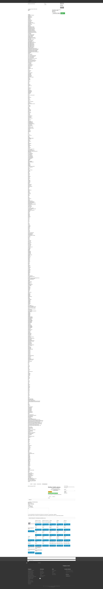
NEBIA (29, 460)
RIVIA (28, 189)
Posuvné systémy (30, 310)
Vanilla (28, 395)
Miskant (29, 227)
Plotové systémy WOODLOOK (31, 432)
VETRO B (29, 181)
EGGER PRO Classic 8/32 (31, 27)
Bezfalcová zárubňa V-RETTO (31, 400)
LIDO (28, 291)
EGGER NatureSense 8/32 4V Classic (32, 48)
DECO (28, 191)
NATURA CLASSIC (30, 316)
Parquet (29, 108)
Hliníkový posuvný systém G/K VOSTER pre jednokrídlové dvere (35, 420)
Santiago (29, 369)
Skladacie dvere (30, 209)
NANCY (29, 258)
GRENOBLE (29, 252)
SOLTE (29, 174)
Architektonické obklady (31, 473)
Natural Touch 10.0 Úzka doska (31, 61)
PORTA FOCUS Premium (31, 341)
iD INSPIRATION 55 (30, 121)
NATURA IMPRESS (30, 317)
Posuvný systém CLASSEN (31, 166)
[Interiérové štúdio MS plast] (35, 6)
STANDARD (29, 193)
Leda (43, 527)
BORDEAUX (29, 251)
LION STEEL (29, 253)
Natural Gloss (29, 97)
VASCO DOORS (30, 361)
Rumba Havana (30, 410)
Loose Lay (29, 126)
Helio (28, 80)
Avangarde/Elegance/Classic (31, 276)
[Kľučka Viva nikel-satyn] (45, 520)
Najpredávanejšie (42, 572)
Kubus (28, 381)
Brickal (29, 471)
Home (28, 133)
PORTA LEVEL (30, 333)
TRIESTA (29, 178)
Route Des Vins (30, 85)
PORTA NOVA (29, 334)
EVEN (28, 183)
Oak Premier (29, 110)
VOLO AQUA (29, 73)
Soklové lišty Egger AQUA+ (31, 34)
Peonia (29, 229)
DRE (28, 169)
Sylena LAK (29, 245)
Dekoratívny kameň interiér (31, 436)
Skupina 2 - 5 (29, 335)
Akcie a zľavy (41, 570)
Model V (29, 386)
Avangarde (29, 248)
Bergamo (29, 377)
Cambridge (29, 468)
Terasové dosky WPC (30, 428)
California (29, 446)
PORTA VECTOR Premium (31, 338)
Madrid (29, 263)
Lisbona (29, 365)
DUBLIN (29, 469)
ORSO (28, 297)
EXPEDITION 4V (30, 17)
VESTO (29, 148)
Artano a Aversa (30, 281)
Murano (29, 389)
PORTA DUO (29, 347)
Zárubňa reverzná (30, 203)
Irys (28, 222)
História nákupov (54, 570)
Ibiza (28, 364)
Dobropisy (53, 571)
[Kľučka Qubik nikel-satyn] (31, 523)
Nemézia (29, 228)
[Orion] (53, 536)
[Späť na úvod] (29, 484)
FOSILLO (29, 458)
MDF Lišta (29, 88)
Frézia (28, 220)
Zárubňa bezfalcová (30, 233)
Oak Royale (29, 109)
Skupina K (29, 332)
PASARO (29, 298)
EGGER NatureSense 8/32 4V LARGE (32, 51)
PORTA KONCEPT (30, 329)
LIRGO (29, 162)
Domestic (29, 137)
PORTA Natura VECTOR (31, 359)
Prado (28, 391)
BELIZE (29, 250)
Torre (28, 372)
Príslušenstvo (29, 33)
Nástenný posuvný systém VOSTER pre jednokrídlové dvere (35, 422)
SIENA (29, 437)
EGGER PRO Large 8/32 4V (31, 29)
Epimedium (29, 216)
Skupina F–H (29, 324)
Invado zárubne (30, 305)
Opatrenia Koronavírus (42, 575)
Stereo (50, 527)
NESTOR (29, 171)
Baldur (28, 237)
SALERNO (29, 300)
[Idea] (38, 536)
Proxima (29, 543)
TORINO (29, 302)
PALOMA (29, 78)
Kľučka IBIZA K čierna (52, 543)
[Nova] (38, 526)
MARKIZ (29, 255)
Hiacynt (29, 221)
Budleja (29, 214)
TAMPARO (29, 301)
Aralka (28, 212)
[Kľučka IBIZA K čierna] (53, 541)
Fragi (28, 219)
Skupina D (29, 351)
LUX (28, 188)
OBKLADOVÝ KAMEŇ (30, 433)
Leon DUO (29, 373)
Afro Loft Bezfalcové (30, 153)
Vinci (28, 396)
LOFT (28, 472)
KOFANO (29, 168)
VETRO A (29, 180)
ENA (28, 179)
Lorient (29, 238)
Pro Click (29, 134)
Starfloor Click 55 (30, 125)
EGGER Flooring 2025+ (30, 47)
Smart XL (29, 99)
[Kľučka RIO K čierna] (60, 541)
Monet (28, 111)
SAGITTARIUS (29, 299)
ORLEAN (29, 259)
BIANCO (29, 283)
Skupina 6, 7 (29, 336)
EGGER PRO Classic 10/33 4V (31, 37)
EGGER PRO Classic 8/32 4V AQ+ (32, 31)
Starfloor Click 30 (30, 124)
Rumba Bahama (30, 409)
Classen (29, 102)
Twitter (50, 496)
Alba (28, 402)
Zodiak (29, 89)
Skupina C (29, 350)
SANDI (29, 464)
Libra (64, 532)
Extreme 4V (29, 19)
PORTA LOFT (29, 358)
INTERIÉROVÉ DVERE (31, 138)
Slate (28, 107)
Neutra (28, 390)
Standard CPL (29, 198)
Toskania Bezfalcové (30, 156)
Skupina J (29, 354)
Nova (36, 527)
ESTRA (29, 170)
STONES (29, 454)
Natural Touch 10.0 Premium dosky (32, 60)
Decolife (29, 129)
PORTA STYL (29, 337)
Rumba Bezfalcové (30, 412)
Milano (28, 404)
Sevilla (29, 360)
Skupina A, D (29, 356)
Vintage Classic (30, 66)
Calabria (29, 448)
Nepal (28, 450)
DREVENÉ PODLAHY (30, 571)
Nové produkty (41, 571)
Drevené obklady (30, 474)
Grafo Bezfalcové (30, 407)
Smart (28, 98)
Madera (29, 366)
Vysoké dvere (29, 205)
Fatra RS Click (29, 117)
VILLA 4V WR (29, 21)
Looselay (29, 114)
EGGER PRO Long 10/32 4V (31, 30)
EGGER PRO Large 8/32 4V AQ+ (32, 38)
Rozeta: (65, 489)
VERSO (29, 173)
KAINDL (29, 53)
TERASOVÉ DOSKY (30, 427)
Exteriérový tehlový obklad (31, 453)
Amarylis (29, 211)
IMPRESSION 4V (30, 16)
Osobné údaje (53, 573)
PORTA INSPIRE (30, 327)
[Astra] (60, 526)
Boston (29, 466)
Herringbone (29, 67)
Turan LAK (29, 246)
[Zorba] (60, 531)
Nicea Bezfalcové (30, 158)
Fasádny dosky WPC (30, 431)
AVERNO (29, 282)
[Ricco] (45, 531)
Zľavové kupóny (54, 574)
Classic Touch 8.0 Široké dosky (31, 56)
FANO (28, 194)
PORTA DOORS (30, 311)
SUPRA (29, 274)
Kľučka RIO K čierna (60, 543)
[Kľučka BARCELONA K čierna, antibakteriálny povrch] (38, 547)
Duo (28, 379)
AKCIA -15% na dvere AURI (31, 479)
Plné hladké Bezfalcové (30, 414)
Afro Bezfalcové (30, 152)
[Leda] (45, 526)
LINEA (28, 160)
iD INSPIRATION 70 (30, 122)
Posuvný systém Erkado (31, 232)
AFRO (28, 139)
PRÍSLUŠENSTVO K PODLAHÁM (32, 576)
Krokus (29, 224)
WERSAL (29, 261)
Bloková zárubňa (30, 345)
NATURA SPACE (30, 319)
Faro (28, 363)
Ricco (43, 532)
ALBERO (29, 455)
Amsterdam (29, 447)
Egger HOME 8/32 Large (31, 43)
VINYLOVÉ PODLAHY (30, 101)
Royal (28, 264)
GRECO (29, 164)
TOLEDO (29, 315)
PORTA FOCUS (30, 325)
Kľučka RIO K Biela (67, 543)
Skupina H (29, 353)
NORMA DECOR (30, 296)
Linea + (29, 96)
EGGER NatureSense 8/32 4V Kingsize (32, 50)
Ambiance (29, 93)
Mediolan (29, 384)
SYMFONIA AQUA (30, 72)
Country (29, 467)
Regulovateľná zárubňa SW (31, 150)
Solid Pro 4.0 (29, 119)
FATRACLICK (29, 116)
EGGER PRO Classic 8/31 (31, 26)
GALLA (29, 199)
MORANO (29, 165)
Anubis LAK (29, 241)
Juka (28, 223)
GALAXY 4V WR (30, 24)
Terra (28, 86)
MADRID (29, 314)
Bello (28, 376)
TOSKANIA (29, 147)
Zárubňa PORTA (30, 343)
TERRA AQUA (29, 92)
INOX (28, 142)
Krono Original (29, 63)
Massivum (29, 84)
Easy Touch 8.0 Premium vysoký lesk (32, 58)
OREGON (29, 461)
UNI (28, 196)
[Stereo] (53, 526)
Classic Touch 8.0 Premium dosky (32, 55)
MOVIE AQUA (29, 74)
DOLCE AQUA (29, 76)
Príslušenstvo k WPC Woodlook (31, 429)
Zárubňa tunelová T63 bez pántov (32, 204)
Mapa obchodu (41, 576)
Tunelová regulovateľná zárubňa (31, 307)
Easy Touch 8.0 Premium (31, 57)
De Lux (29, 94)
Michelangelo (29, 112)
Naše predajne (41, 573)
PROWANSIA (29, 145)
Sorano (29, 239)
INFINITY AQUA (30, 75)
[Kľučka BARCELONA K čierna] (31, 547)
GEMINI (29, 288)
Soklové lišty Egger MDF (31, 35)
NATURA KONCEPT (30, 318)
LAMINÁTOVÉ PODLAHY (31, 15)
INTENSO (29, 247)
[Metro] (60, 520)
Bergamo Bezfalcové (30, 406)
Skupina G (29, 352)
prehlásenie (39, 562)
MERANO (29, 294)
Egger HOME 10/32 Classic (31, 45)
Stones (29, 435)
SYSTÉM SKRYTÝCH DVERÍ (31, 235)
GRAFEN (29, 163)
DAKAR (29, 140)
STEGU (29, 465)
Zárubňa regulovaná (30, 275)
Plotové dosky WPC (30, 430)
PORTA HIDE (29, 348)
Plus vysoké (29, 207)
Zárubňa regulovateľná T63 (31, 202)
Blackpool (29, 79)
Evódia (29, 217)
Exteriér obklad (29, 445)
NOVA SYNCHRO (30, 186)
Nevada (29, 268)
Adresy (53, 572)
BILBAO (29, 270)
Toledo (28, 394)
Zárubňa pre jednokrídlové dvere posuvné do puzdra (34, 419)
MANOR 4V (29, 25)
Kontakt (29, 1)
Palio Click (29, 115)
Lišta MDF (29, 71)
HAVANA (29, 459)
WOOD (29, 187)
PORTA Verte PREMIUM (31, 355)
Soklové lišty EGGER (30, 40)
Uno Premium (29, 240)
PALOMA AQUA (30, 91)
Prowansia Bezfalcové (30, 157)
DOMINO (29, 287)
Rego (28, 368)
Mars (28, 83)
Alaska (29, 441)
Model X (29, 387)
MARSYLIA (29, 256)
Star (28, 132)
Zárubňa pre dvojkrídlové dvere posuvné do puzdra (34, 401)
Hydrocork (29, 130)
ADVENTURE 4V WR (30, 22)
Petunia (29, 230)
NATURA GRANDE (30, 320)
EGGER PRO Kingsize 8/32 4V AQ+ (32, 32)
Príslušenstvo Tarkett (30, 127)
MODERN (29, 192)
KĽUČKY (29, 579)
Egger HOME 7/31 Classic (31, 39)
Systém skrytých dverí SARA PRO (32, 415)
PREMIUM (29, 176)
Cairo (28, 442)
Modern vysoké (30, 206)
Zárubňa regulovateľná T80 (31, 201)
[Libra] (67, 531)
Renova (29, 346)
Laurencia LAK (29, 242)
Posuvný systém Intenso (31, 279)
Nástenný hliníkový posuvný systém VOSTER (33, 424)
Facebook (53, 496)
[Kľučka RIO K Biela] (67, 541)
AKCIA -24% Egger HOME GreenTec (32, 478)
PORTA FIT (29, 323)
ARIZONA (29, 265)
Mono (28, 388)
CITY (28, 438)
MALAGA (29, 271)
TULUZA (29, 260)
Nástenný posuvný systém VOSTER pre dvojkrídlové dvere (35, 423)
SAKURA (29, 463)
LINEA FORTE (29, 292)
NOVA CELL (29, 185)
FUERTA (29, 374)
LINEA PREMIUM (30, 161)
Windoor (29, 397)
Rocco (28, 392)
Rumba (29, 413)
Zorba (57, 532)
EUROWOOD (29, 52)
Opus (28, 104)
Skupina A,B (29, 328)
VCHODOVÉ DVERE (30, 578)
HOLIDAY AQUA (30, 90)
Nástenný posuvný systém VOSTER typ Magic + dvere (34, 425)
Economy (29, 269)
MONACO (29, 257)
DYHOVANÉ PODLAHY (31, 572)
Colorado (29, 443)
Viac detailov (50, 491)
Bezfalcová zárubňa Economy (31, 278)
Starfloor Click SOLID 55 (31, 128)
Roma (28, 451)
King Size (29, 81)
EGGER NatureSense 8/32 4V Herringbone (33, 49)
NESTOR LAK (29, 184)
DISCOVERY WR (30, 20)
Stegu (28, 440)
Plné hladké (29, 417)
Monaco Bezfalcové (30, 155)
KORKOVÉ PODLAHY (30, 573)
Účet (53, 569)
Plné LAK (29, 405)
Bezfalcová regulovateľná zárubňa (32, 306)
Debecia (29, 215)
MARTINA (29, 293)
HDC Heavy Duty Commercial (31, 103)
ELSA (28, 175)
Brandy (29, 378)
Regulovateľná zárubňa (30, 399)
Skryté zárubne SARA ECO (31, 210)
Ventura (29, 370)
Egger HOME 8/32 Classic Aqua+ (32, 42)
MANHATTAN (29, 143)
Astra (57, 527)
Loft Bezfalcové (30, 408)
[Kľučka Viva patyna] (38, 520)
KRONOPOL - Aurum (30, 68)
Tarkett (29, 120)
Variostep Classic (30, 65)
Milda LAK (29, 243)
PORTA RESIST (30, 342)
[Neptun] (60, 536)
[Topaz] (53, 520)
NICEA (29, 144)
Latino (28, 382)
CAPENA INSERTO (30, 284)
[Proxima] (67, 520)
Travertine (29, 106)
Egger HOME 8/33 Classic (31, 44)
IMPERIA (29, 289)
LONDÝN (29, 312)
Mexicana (29, 449)
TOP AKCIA (29, 477)
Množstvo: (65, 487)
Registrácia (29, 0)
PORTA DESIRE (30, 322)
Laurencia (29, 225)
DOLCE (29, 286)
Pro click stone (29, 135)
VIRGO (29, 304)
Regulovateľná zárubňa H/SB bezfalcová (32, 151)
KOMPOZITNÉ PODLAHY (31, 575)
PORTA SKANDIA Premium (31, 340)
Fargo (28, 197)
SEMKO (29, 146)
